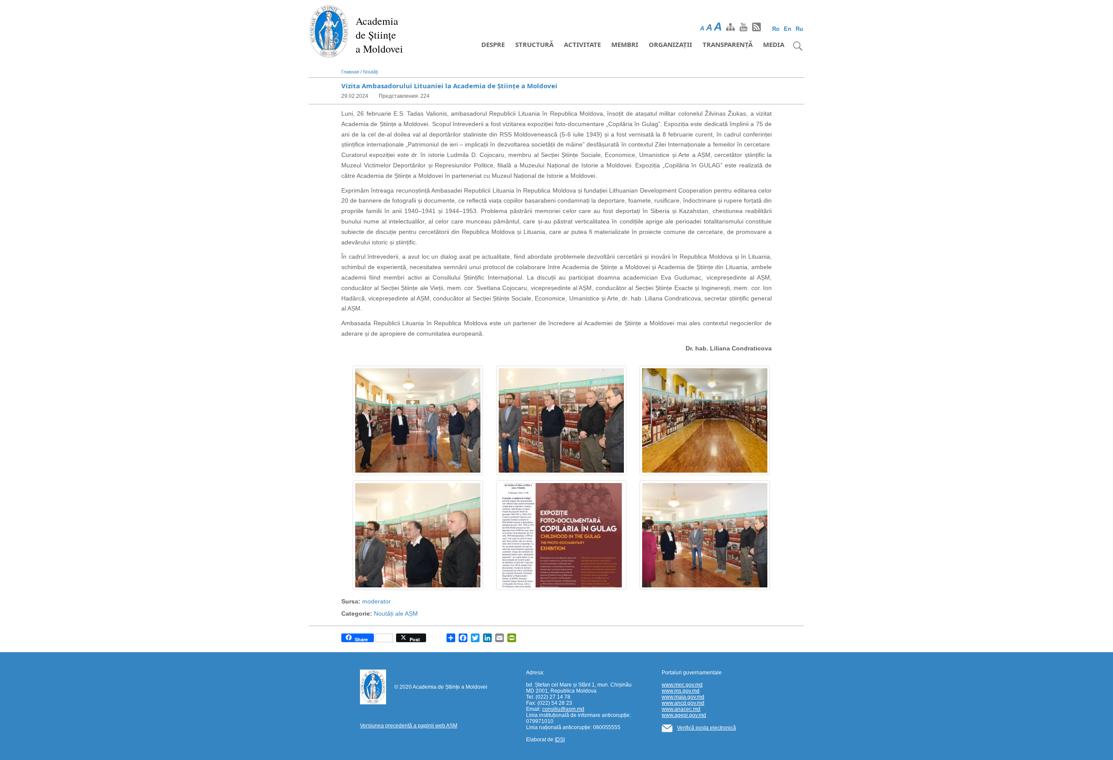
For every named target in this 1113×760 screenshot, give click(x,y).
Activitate (582, 44)
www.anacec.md (681, 709)
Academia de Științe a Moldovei (379, 35)
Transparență (728, 44)
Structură (534, 44)
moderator (376, 601)
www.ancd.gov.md (683, 703)
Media (773, 44)
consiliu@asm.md (563, 709)
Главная (350, 71)
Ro (776, 29)
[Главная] (329, 30)
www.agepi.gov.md (684, 715)
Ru (799, 29)
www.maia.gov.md (683, 697)
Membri (624, 44)
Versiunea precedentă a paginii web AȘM (408, 726)
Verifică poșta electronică (706, 728)
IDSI (560, 740)
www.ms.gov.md (681, 691)
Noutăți (370, 71)
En (787, 29)
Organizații (670, 44)
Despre (493, 44)
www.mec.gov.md (682, 685)
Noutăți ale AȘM (396, 613)
